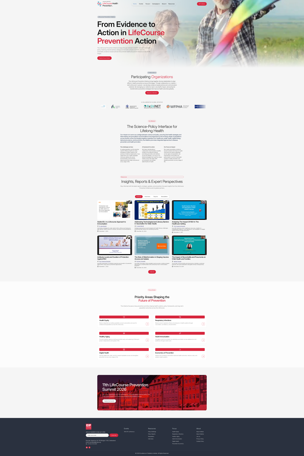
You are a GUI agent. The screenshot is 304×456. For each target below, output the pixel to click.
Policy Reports (151, 434)
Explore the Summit (109, 401)
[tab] (139, 196)
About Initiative (200, 434)
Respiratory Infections (177, 434)
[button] (147, 4)
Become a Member (152, 92)
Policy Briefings (152, 431)
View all (152, 271)
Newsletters (151, 436)
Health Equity (175, 431)
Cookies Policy (200, 441)
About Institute (200, 431)
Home (135, 4)
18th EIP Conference (129, 431)
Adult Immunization (177, 438)
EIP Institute (202, 4)
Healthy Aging (175, 436)
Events (141, 4)
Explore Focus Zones (104, 58)
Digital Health (175, 441)
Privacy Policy (200, 438)
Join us (198, 436)
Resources (171, 4)
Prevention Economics (178, 443)
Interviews (150, 438)
